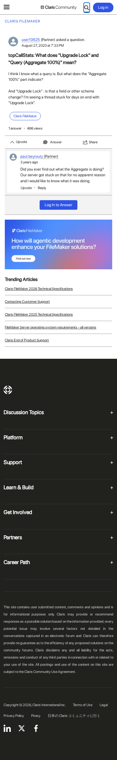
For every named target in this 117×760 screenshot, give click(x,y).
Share (93, 142)
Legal (104, 705)
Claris (8, 390)
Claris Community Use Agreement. (50, 672)
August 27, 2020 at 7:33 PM (43, 45)
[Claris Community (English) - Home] (58, 7)
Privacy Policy (14, 716)
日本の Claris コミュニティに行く (74, 716)
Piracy (35, 716)
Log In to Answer (58, 205)
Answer (56, 142)
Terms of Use (82, 705)
